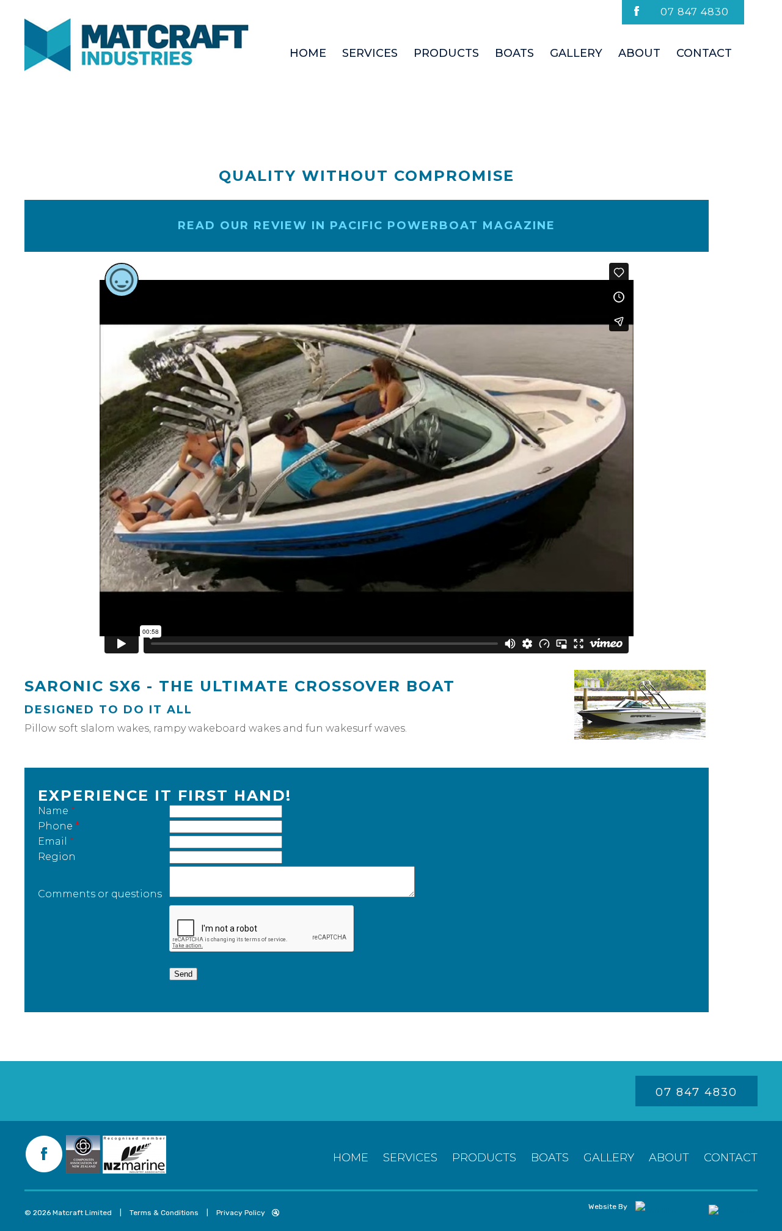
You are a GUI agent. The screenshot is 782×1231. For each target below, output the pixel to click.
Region (57, 856)
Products (484, 1157)
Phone (58, 826)
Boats (550, 1157)
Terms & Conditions (164, 1212)
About (669, 1157)
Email (56, 841)
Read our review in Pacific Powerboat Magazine (366, 225)
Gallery (608, 1157)
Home (350, 1157)
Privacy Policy (240, 1212)
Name (56, 811)
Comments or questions (100, 894)
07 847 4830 (694, 12)
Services (410, 1157)
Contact (731, 1157)
